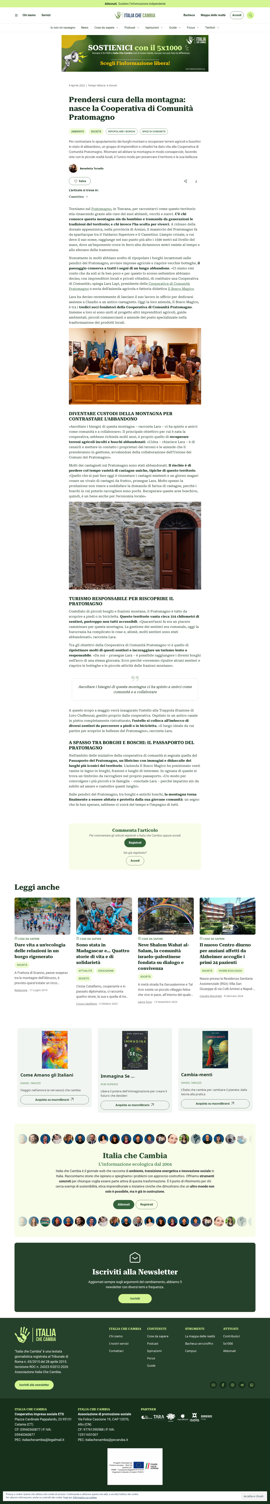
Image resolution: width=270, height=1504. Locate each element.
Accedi (236, 15)
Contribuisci (231, 1336)
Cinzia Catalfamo (86, 1003)
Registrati (135, 842)
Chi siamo (116, 1336)
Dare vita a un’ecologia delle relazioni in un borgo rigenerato (40, 950)
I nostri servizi (119, 1344)
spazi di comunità (153, 131)
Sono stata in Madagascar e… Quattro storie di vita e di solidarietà (102, 953)
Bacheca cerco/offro (199, 1344)
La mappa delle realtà (200, 1336)
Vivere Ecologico (230, 970)
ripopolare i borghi (121, 131)
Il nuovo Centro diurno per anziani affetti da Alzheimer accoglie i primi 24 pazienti (225, 953)
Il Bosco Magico (181, 289)
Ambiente (77, 131)
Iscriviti (135, 1298)
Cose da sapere (157, 1336)
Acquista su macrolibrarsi (52, 1100)
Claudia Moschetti (211, 996)
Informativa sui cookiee (85, 1497)
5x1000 (228, 1344)
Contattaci (116, 1351)
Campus (191, 1351)
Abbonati (124, 1204)
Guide (151, 1366)
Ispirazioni (154, 1351)
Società (96, 131)
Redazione (21, 990)
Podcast (152, 1344)
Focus (151, 1358)
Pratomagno (101, 209)
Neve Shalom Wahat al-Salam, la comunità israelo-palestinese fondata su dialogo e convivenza (163, 956)
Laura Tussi (145, 1002)
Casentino (76, 196)
